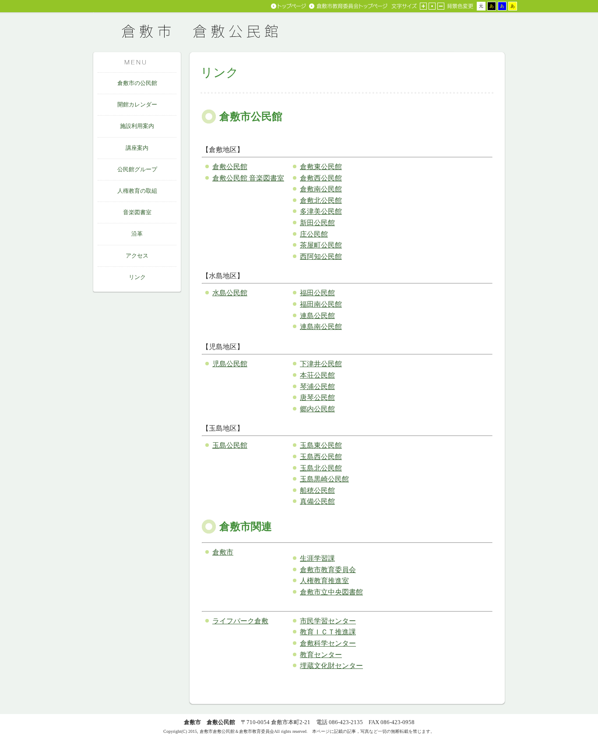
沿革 (137, 233)
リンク (137, 277)
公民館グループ (137, 169)
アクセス (137, 255)
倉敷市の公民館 (137, 83)
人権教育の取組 (137, 190)
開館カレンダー (137, 104)
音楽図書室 (137, 212)
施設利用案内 (137, 126)
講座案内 (137, 148)
